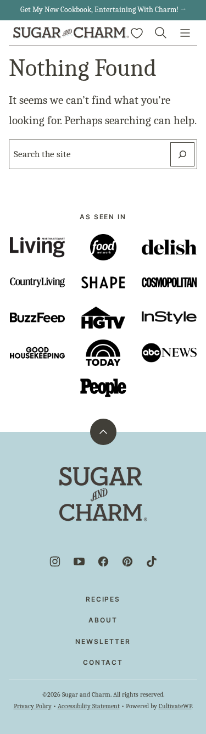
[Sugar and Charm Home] (71, 33)
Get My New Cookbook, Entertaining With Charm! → (103, 9)
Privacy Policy (33, 706)
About (103, 620)
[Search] (161, 33)
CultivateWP (175, 706)
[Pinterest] (127, 561)
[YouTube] (79, 561)
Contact (103, 662)
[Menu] (185, 33)
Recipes (103, 599)
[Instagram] (55, 561)
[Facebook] (103, 561)
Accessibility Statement (89, 706)
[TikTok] (152, 561)
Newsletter (102, 641)
